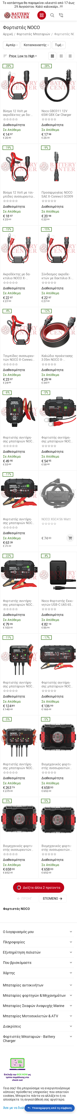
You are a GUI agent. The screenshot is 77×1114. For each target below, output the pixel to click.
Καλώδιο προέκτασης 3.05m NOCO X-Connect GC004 (57, 358)
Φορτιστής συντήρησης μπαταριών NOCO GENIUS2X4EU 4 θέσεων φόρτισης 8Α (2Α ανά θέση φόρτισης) (19, 766)
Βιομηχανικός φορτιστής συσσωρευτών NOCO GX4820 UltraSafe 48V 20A (56, 848)
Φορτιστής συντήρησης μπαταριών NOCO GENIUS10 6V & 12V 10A (57, 684)
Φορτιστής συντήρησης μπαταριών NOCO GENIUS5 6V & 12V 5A (18, 603)
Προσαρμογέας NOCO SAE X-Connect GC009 (57, 194)
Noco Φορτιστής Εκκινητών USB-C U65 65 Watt (57, 603)
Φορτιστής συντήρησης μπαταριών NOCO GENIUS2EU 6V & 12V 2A (18, 521)
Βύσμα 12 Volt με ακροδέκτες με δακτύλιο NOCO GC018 (17, 113)
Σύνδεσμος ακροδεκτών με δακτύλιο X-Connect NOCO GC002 (57, 276)
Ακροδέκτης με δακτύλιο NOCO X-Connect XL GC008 (17, 276)
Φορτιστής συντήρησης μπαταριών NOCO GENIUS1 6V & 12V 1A (18, 439)
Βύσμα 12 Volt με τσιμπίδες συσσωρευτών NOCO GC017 (19, 194)
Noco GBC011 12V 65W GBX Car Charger (56, 113)
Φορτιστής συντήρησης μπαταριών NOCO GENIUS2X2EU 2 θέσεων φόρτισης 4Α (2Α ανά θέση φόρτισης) (19, 684)
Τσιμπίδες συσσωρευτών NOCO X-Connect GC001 (19, 358)
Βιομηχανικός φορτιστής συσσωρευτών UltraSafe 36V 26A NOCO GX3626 (18, 848)
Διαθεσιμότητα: (14, 125)
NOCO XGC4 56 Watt (56, 519)
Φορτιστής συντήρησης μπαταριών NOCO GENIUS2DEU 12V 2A (57, 439)
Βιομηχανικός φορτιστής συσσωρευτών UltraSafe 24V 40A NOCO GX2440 (56, 766)
